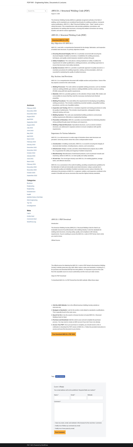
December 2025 (32, 111)
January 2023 (31, 144)
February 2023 (31, 142)
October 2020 (31, 172)
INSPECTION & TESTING (35, 197)
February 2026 (31, 108)
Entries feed (30, 216)
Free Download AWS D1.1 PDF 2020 (63, 334)
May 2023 (30, 133)
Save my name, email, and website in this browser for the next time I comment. (78, 423)
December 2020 (32, 167)
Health (29, 194)
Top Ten (29, 203)
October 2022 (31, 153)
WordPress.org (31, 222)
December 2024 (32, 113)
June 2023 (30, 130)
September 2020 (32, 175)
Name (56, 395)
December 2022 (32, 147)
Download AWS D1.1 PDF (60, 40)
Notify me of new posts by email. (65, 428)
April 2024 (30, 119)
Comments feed (32, 219)
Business (30, 183)
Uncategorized (31, 205)
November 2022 (32, 150)
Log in (29, 213)
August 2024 (31, 116)
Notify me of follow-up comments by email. (67, 425)
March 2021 (30, 161)
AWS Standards (60, 376)
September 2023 (32, 122)
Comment (57, 401)
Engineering (30, 186)
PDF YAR (30, 445)
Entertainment (31, 191)
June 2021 (30, 158)
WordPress (44, 445)
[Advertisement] (37, 36)
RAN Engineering (32, 200)
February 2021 (31, 164)
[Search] (45, 11)
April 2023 (30, 136)
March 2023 (30, 139)
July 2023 (30, 127)
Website (90, 395)
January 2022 (31, 156)
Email (73, 395)
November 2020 (32, 170)
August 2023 (31, 125)
